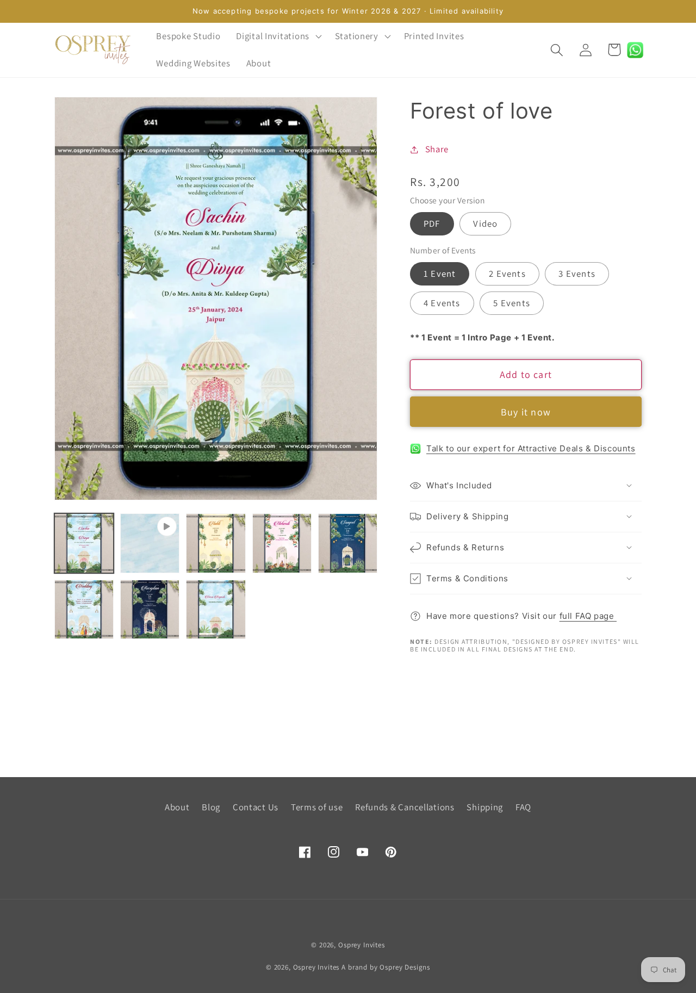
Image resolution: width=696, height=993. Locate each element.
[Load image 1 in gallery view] (84, 543)
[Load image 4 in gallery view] (347, 543)
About (177, 807)
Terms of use (317, 807)
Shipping (485, 807)
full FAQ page (588, 616)
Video (485, 223)
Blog (211, 807)
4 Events (442, 303)
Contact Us (255, 807)
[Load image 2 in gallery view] (215, 543)
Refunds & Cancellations (405, 807)
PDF (432, 223)
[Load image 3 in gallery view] (282, 543)
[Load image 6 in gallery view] (149, 609)
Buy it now (526, 412)
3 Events (576, 274)
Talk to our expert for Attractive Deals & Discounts (531, 448)
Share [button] (437, 149)
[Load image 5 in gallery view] (84, 609)
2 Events (507, 274)
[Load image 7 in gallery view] (215, 609)
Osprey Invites (361, 944)
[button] (277, 36)
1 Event (440, 274)
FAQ (523, 807)
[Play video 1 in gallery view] (149, 543)
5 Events (511, 303)
